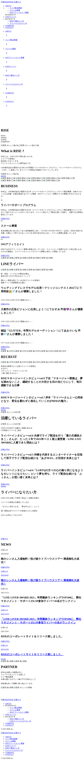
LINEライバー (10, 17)
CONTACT (9, 27)
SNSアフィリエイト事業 (19, 12)
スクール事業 (15, 10)
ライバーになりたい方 (18, 23)
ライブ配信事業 (16, 8)
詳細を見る (5, 219)
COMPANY (9, 25)
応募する (4, 539)
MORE (3, 176)
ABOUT (8, 6)
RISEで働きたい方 (17, 21)
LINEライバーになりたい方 (20, 721)
